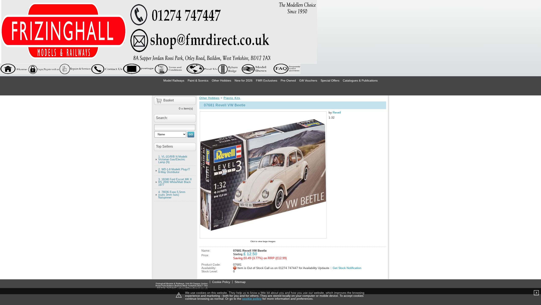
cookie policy (252, 298)
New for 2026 (244, 80)
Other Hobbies (221, 80)
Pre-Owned (288, 80)
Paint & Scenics (198, 80)
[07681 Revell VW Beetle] (263, 174)
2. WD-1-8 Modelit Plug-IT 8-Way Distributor (174, 171)
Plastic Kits (232, 98)
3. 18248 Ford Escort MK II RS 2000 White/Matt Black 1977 (175, 182)
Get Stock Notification (347, 268)
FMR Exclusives (266, 80)
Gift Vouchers (308, 80)
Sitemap (240, 282)
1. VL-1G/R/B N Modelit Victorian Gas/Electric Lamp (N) (172, 159)
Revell (337, 112)
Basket (168, 100)
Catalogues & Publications (360, 80)
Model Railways (173, 80)
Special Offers (330, 80)
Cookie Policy (221, 282)
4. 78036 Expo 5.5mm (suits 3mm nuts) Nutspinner (171, 194)
